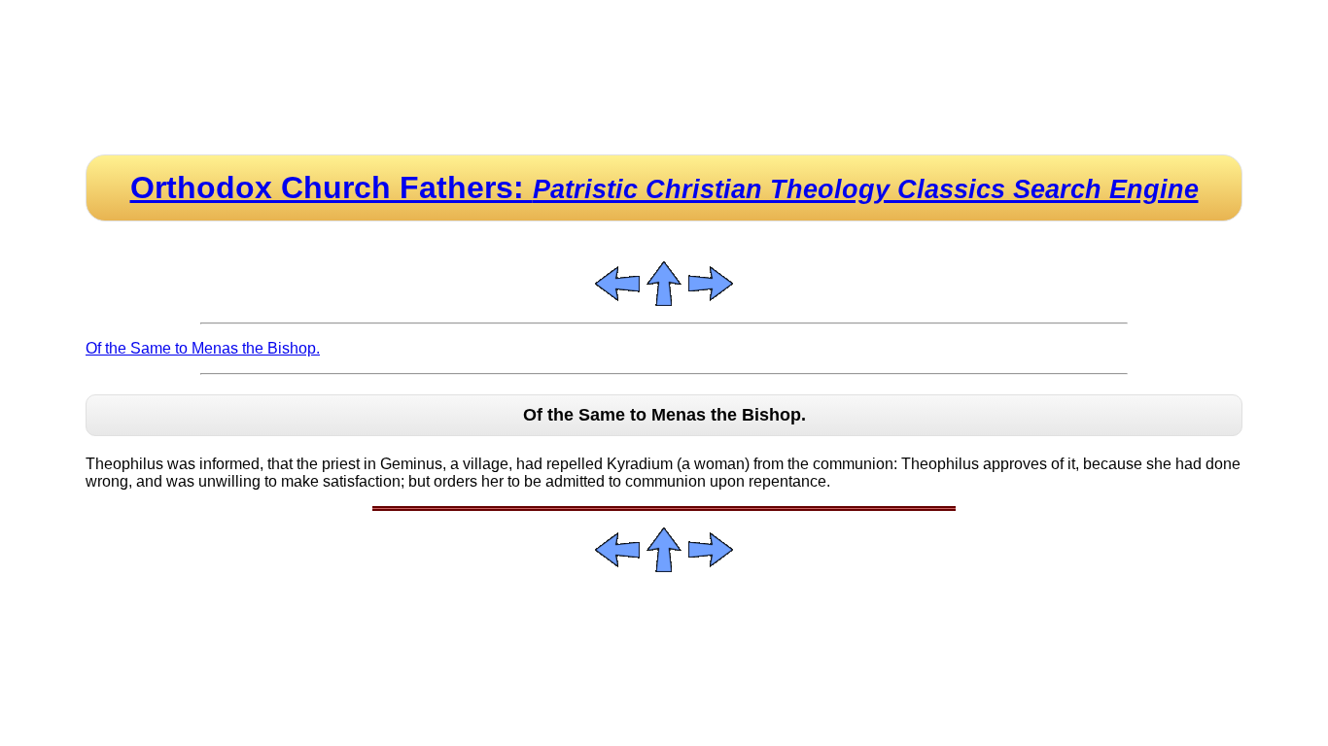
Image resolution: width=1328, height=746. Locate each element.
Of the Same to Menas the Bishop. (203, 348)
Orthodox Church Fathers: (664, 187)
